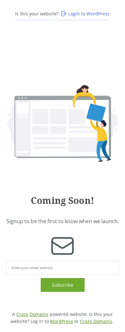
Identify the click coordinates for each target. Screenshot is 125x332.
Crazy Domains (32, 314)
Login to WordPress (89, 14)
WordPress (61, 321)
